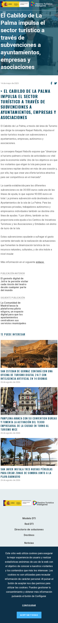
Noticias (29, 542)
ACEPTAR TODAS (29, 615)
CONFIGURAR (29, 605)
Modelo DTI (29, 518)
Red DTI (29, 523)
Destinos (29, 535)
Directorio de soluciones (29, 529)
